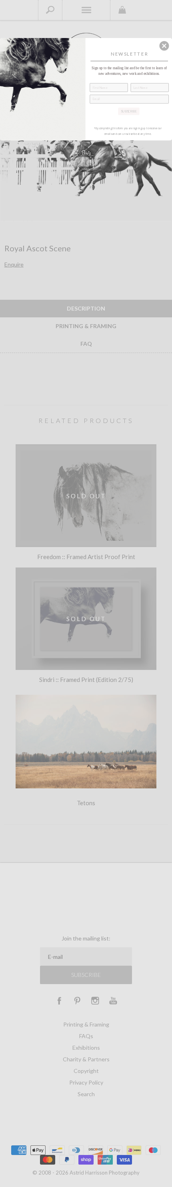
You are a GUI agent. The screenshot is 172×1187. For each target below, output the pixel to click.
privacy (86, 169)
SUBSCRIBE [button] (128, 110)
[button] (164, 45)
